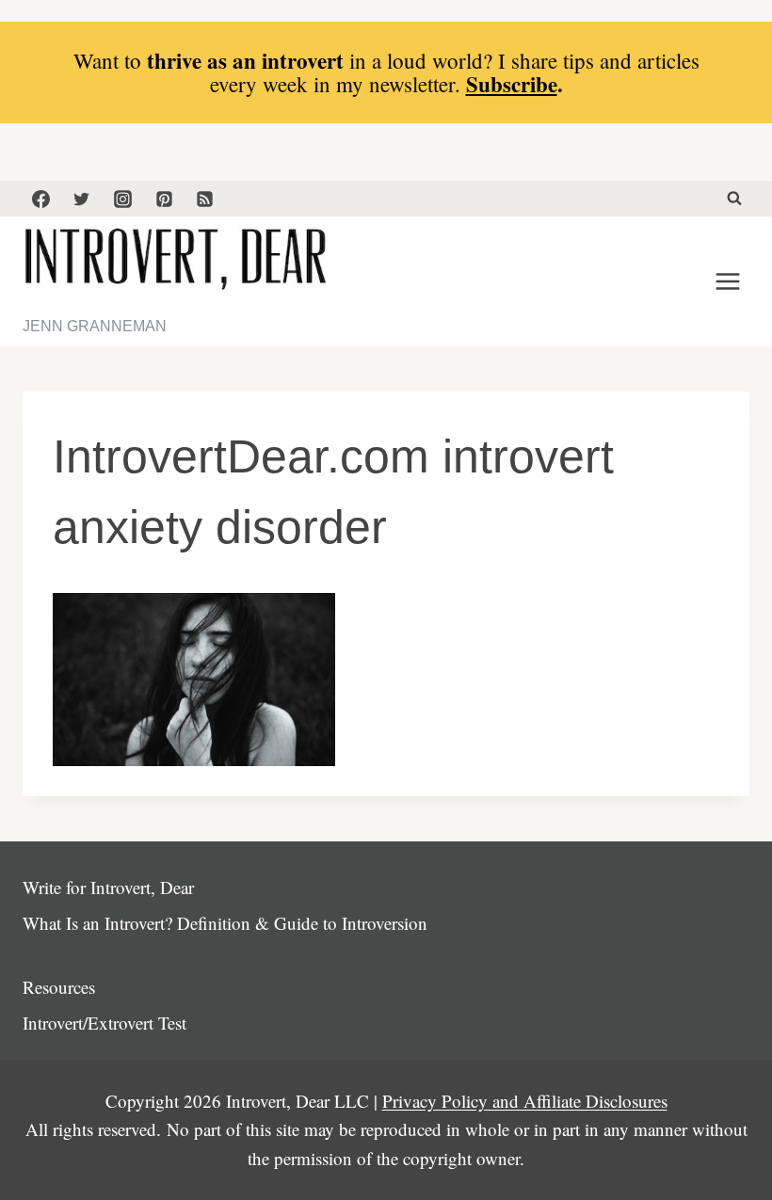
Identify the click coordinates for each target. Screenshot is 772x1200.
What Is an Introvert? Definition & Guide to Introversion (225, 923)
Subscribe (511, 84)
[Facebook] (40, 198)
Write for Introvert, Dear (108, 887)
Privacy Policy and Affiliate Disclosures (524, 1100)
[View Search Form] (734, 199)
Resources (59, 987)
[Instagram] (122, 198)
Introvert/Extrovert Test (104, 1022)
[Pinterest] (164, 198)
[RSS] (205, 198)
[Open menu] (727, 282)
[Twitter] (82, 198)
